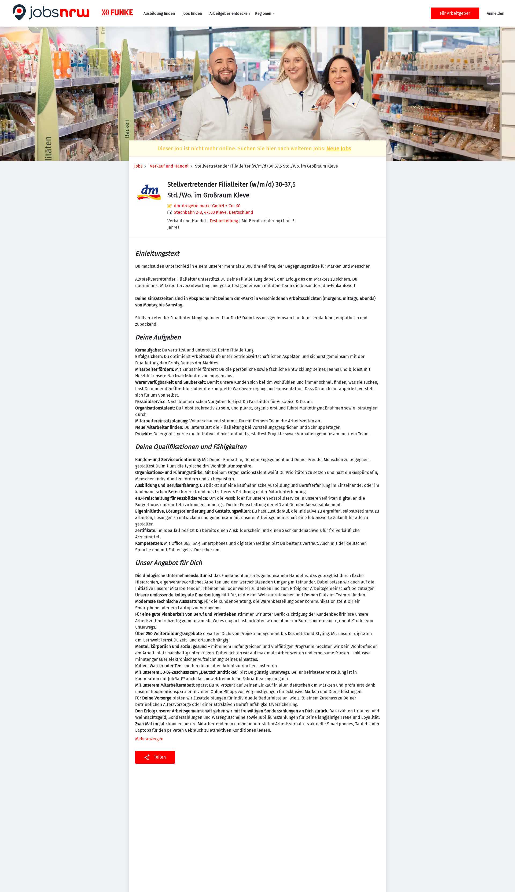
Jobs (138, 166)
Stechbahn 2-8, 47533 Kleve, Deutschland (213, 212)
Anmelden (495, 13)
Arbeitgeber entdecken (229, 13)
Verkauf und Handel (169, 166)
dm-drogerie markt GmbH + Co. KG (207, 205)
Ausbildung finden (159, 13)
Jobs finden (192, 13)
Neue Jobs (338, 148)
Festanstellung (224, 220)
